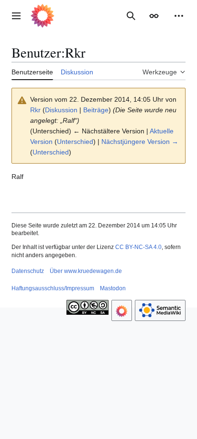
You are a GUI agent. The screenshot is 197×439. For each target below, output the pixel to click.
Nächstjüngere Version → (139, 141)
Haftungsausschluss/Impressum (52, 288)
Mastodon (113, 288)
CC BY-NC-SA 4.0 (138, 247)
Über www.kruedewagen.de (86, 271)
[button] (16, 15)
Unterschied (75, 141)
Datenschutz (27, 271)
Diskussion (61, 110)
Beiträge (96, 110)
